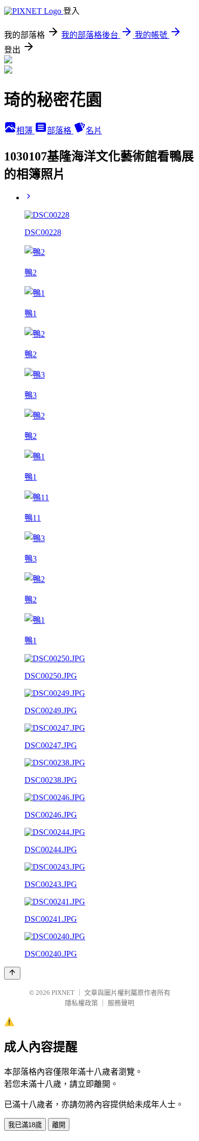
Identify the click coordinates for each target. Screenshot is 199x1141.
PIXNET (63, 992)
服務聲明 (121, 1003)
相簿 (25, 130)
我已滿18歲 (25, 1125)
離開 (58, 1125)
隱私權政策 (81, 1003)
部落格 (60, 130)
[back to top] (12, 973)
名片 (94, 130)
